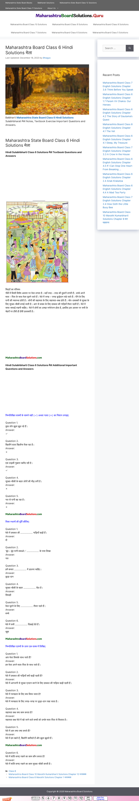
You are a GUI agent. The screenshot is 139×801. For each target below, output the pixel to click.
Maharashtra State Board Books (18, 3)
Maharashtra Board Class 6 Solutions (69, 32)
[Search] (130, 48)
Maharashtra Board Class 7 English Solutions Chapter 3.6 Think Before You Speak (118, 86)
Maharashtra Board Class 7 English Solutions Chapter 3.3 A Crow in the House (117, 151)
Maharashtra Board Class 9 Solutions (70, 24)
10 (69, 798)
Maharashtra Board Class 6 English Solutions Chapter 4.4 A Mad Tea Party (118, 189)
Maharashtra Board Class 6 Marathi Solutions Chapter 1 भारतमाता (40, 777)
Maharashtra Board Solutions (78, 791)
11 (75, 798)
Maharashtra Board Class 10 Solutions (28, 24)
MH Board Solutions (36, 798)
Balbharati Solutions (46, 3)
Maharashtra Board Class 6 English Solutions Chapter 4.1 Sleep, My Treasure (118, 139)
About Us (52, 8)
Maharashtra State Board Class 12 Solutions (78, 3)
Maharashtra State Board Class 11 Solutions (23, 8)
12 (81, 798)
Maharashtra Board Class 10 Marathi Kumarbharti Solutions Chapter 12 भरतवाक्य (47, 774)
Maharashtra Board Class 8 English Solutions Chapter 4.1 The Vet (117, 128)
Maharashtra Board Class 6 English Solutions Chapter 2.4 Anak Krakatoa (118, 177)
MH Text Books (88, 798)
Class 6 (12, 771)
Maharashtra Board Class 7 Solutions (28, 32)
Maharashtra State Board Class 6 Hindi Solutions (45, 117)
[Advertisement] (47, 180)
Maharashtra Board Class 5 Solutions (110, 32)
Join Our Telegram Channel (100, 798)
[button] (69, 798)
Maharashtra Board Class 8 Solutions (111, 24)
